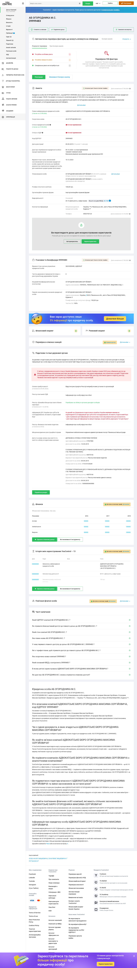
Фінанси (8, 19)
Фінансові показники (76, 888)
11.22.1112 (35, 574)
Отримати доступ (110, 342)
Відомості (9, 29)
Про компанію (54, 879)
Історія (8, 26)
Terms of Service (34, 913)
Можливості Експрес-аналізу (59, 77)
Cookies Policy (34, 925)
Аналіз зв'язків (11, 47)
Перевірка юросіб (75, 874)
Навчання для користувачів (54, 903)
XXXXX (86, 521)
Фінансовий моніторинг (77, 881)
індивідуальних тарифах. (111, 10)
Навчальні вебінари (52, 897)
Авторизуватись (72, 241)
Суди (8, 36)
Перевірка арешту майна (75, 937)
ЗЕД (7, 54)
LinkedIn (32, 877)
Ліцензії (9, 40)
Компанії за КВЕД (55, 924)
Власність (9, 22)
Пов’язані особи (11, 51)
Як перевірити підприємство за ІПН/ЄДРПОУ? (76, 930)
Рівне (48, 844)
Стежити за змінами (40, 29)
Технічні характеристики (35, 930)
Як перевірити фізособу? (77, 924)
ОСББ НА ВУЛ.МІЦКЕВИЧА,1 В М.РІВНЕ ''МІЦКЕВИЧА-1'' (48, 858)
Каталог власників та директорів (53, 941)
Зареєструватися (105, 964)
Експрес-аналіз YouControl (74, 902)
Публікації (10, 33)
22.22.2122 (35, 564)
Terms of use (33, 916)
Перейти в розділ (41, 492)
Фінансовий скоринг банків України (76, 908)
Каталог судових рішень (55, 928)
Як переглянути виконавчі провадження (77, 920)
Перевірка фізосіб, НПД (77, 877)
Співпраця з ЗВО (54, 892)
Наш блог (52, 907)
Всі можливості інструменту (70, 539)
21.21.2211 (35, 579)
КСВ (50, 911)
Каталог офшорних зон (54, 934)
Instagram (32, 885)
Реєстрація (127, 3)
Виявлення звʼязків (76, 897)
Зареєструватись (90, 241)
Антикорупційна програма (35, 936)
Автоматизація (11, 58)
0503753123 (87, 214)
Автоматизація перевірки (74, 893)
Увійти (110, 3)
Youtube (32, 881)
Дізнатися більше (115, 318)
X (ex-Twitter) (34, 888)
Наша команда (54, 883)
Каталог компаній (55, 920)
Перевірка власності (76, 885)
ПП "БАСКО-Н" (34, 861)
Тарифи (51, 876)
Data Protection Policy (34, 921)
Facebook (32, 874)
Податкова (9, 44)
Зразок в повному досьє (45, 539)
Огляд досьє (10, 15)
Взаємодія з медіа (53, 887)
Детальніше (115, 174)
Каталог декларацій (53, 948)
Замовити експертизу (125, 29)
